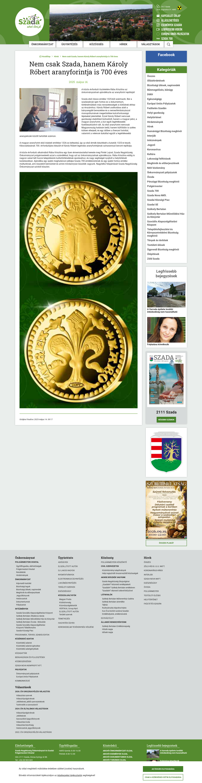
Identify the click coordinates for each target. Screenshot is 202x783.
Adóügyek (63, 562)
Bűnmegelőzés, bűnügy (160, 89)
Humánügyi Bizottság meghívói (164, 131)
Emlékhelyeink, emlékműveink (114, 614)
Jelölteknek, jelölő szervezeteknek (30, 702)
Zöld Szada (153, 258)
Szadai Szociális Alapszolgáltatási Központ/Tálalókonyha (30, 626)
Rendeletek (21, 572)
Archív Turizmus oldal (114, 760)
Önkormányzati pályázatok (162, 172)
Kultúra (151, 154)
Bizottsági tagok (23, 586)
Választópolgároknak (25, 699)
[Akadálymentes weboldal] (179, 7)
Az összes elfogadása (163, 769)
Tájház (105, 605)
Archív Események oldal (115, 754)
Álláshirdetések (156, 80)
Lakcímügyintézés (67, 583)
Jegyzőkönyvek (22, 595)
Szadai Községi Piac (158, 199)
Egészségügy (154, 99)
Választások (150, 44)
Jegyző (151, 144)
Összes (151, 76)
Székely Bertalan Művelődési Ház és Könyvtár (165, 215)
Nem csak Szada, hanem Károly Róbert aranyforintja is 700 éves (90, 56)
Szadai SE (152, 204)
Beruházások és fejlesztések (30, 657)
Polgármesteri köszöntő (114, 562)
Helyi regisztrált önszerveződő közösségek (120, 573)
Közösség (96, 44)
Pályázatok (21, 605)
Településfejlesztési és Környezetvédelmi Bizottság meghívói (162, 232)
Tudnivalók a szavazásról (27, 705)
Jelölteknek (21, 716)
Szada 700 (153, 190)
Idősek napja (107, 632)
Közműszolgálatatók (68, 605)
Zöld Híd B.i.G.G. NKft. (154, 566)
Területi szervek (66, 587)
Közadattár (21, 653)
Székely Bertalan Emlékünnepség (116, 626)
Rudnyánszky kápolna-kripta (114, 608)
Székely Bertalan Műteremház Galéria (118, 599)
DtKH (150, 94)
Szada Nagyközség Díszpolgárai (115, 581)
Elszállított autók (68, 566)
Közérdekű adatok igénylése (28, 646)
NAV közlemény (156, 167)
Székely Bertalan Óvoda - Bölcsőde (30, 622)
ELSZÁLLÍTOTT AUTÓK (69, 611)
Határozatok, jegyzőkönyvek (28, 728)
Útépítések (153, 254)
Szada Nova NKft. (157, 195)
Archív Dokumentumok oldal (118, 757)
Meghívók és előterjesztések (163, 163)
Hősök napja (107, 629)
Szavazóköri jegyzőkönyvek (28, 719)
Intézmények (154, 140)
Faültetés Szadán (156, 108)
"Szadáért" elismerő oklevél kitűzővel (117, 591)
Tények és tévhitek (157, 240)
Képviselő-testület (23, 583)
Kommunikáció (22, 681)
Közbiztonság (65, 602)
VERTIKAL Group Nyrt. (68, 608)
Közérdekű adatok (24, 643)
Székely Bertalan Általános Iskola (30, 616)
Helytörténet (154, 117)
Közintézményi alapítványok (114, 570)
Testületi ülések (156, 245)
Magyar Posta (65, 599)
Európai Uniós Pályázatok (161, 103)
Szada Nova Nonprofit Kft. (28, 665)
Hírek (123, 44)
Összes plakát (166, 543)
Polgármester (155, 186)
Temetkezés (64, 619)
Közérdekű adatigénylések (27, 649)
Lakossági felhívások (159, 158)
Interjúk (151, 135)
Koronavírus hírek (153, 570)
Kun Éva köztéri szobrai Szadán (115, 611)
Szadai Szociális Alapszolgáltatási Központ (34, 613)
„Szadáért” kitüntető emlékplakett (116, 584)
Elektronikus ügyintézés (70, 579)
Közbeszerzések (23, 661)
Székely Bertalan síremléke (113, 602)
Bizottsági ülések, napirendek (163, 85)
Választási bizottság (25, 725)
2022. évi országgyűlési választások (33, 732)
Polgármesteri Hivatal (25, 569)
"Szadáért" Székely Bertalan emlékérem (118, 587)
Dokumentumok (23, 602)
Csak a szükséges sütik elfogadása (163, 777)
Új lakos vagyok (66, 570)
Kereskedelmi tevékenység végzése (76, 627)
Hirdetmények (155, 122)
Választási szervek (24, 695)
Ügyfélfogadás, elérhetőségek (28, 566)
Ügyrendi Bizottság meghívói (163, 249)
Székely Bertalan (156, 209)
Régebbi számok (166, 420)
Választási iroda (23, 722)
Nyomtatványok (66, 575)
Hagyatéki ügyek (66, 623)
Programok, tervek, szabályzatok (32, 635)
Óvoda (150, 176)
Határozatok (21, 598)
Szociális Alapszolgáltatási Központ (162, 223)
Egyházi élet (107, 618)
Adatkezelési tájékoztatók (69, 775)
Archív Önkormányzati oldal (118, 751)
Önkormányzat (42, 44)
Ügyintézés (69, 44)
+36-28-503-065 (26, 760)
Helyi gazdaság (155, 112)
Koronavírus (154, 149)
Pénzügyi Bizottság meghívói (163, 181)
